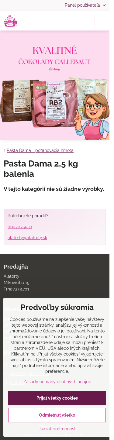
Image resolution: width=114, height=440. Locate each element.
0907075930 (20, 226)
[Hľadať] (72, 21)
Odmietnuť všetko (57, 415)
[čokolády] (54, 86)
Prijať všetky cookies (57, 398)
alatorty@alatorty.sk (27, 237)
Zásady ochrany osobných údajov (57, 381)
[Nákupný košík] (87, 21)
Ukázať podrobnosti (57, 428)
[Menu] (102, 21)
